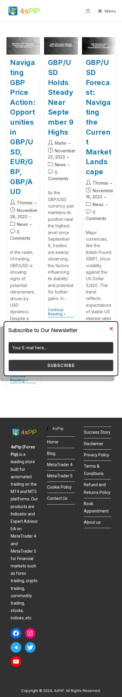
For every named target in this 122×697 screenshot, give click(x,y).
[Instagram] (30, 633)
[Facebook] (16, 633)
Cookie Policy (59, 487)
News (22, 224)
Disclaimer (93, 443)
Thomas (25, 202)
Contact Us (57, 498)
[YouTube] (16, 661)
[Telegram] (16, 647)
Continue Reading (23, 378)
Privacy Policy (96, 455)
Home (52, 442)
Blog (51, 453)
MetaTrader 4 (60, 464)
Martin (61, 143)
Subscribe (61, 365)
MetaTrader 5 (60, 476)
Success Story (97, 432)
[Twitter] (30, 647)
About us (92, 522)
